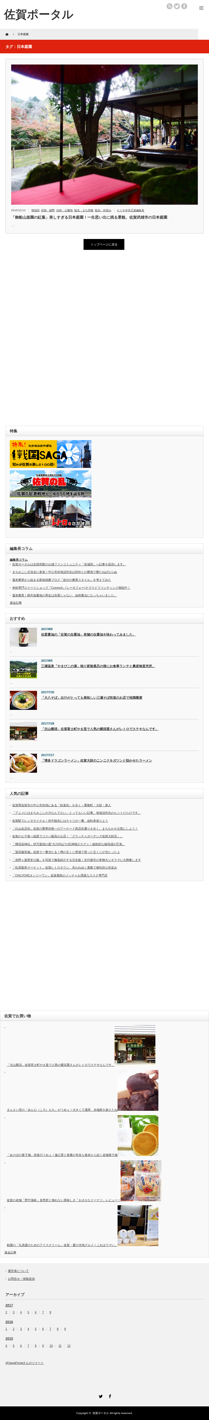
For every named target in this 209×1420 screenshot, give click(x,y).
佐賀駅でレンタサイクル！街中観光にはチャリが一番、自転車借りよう (60, 820)
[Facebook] (109, 1395)
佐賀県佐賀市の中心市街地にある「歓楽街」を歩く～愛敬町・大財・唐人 (61, 805)
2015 (9, 1339)
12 (68, 1345)
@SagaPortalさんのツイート (24, 1362)
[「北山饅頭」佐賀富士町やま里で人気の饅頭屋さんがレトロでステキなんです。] (135, 1064)
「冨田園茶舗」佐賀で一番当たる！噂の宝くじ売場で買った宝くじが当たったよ (66, 852)
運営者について (18, 1270)
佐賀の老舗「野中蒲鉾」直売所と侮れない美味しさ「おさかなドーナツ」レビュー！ (64, 1200)
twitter (177, 6)
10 (51, 1345)
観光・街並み (103, 210)
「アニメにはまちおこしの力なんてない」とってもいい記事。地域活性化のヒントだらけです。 (76, 812)
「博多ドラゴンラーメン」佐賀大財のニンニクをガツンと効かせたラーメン (96, 760)
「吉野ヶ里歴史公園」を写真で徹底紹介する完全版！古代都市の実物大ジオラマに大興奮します (76, 859)
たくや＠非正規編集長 (130, 210)
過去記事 (16, 602)
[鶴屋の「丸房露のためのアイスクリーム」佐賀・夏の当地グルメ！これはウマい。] (138, 1245)
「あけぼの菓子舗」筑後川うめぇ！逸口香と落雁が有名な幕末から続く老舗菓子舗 (62, 1155)
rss (170, 6)
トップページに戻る (104, 244)
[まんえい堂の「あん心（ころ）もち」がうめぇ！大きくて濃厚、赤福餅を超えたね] (138, 1109)
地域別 (35, 210)
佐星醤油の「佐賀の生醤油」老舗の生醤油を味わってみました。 (88, 634)
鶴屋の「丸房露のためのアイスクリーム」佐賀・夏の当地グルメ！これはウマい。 (62, 1245)
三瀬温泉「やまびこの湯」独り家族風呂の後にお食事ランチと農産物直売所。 (98, 666)
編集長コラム (19, 559)
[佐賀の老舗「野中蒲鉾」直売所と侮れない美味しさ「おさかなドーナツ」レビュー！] (141, 1200)
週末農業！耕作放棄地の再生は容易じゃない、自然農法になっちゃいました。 (64, 595)
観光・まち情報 (83, 210)
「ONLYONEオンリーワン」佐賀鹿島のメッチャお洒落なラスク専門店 (59, 875)
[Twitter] (100, 1395)
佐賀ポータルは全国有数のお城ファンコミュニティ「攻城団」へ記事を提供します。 (69, 564)
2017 (9, 1305)
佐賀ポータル (101, 1413)
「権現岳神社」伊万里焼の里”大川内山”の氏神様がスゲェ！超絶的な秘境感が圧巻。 (68, 844)
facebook (184, 6)
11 (60, 1345)
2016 (9, 1322)
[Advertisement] (46, 338)
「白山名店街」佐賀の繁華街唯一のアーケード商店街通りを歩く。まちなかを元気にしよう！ (75, 828)
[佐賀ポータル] (38, 14)
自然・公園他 (64, 210)
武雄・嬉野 (48, 210)
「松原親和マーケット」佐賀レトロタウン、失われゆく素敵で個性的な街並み (64, 867)
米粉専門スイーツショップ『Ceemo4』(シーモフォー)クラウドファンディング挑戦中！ (71, 587)
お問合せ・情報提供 (21, 1278)
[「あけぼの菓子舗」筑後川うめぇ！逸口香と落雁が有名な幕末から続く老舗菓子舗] (138, 1155)
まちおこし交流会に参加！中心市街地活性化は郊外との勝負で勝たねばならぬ (64, 571)
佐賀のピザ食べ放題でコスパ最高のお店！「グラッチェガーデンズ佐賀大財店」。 (67, 836)
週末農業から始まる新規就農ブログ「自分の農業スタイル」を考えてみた (61, 579)
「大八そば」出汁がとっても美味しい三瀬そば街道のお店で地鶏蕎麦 (91, 698)
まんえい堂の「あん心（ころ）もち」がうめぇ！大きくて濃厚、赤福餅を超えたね (62, 1109)
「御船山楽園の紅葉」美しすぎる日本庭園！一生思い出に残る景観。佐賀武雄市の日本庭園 (89, 217)
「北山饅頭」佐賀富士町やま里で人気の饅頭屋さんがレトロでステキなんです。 (100, 729)
